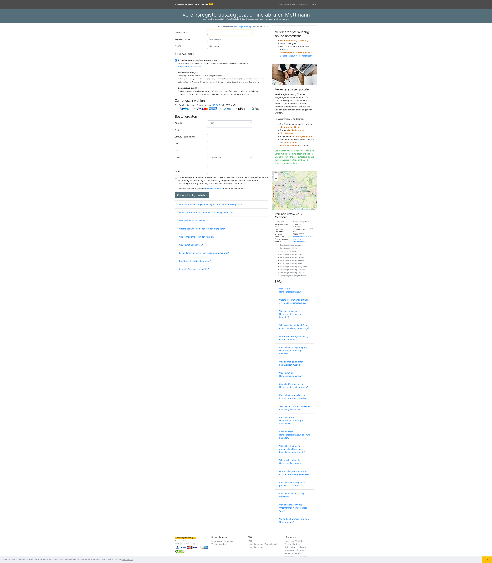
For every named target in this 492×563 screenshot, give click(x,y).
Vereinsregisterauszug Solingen (292, 273)
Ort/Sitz (179, 46)
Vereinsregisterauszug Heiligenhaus (294, 267)
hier (266, 27)
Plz (176, 143)
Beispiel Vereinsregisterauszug (190, 67)
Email (177, 171)
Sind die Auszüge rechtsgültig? (194, 269)
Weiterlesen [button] (127, 560)
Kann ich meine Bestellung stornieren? (292, 495)
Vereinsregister (288, 4)
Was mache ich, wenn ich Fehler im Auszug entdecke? (294, 408)
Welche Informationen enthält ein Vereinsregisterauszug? (206, 212)
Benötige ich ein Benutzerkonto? (195, 261)
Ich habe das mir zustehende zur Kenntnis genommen (211, 188)
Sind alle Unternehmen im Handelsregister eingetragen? (293, 385)
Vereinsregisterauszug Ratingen (292, 260)
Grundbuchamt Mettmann (290, 248)
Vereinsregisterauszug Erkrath (292, 254)
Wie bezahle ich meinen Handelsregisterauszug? (291, 461)
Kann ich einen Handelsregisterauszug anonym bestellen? (294, 434)
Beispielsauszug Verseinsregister (296, 55)
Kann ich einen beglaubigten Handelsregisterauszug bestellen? (293, 350)
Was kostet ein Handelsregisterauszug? (291, 374)
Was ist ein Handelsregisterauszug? (291, 290)
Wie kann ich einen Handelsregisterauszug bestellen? (290, 314)
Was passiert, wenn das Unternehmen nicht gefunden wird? (293, 507)
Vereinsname (181, 32)
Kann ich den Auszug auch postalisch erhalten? (292, 484)
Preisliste (304, 4)
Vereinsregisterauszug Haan (291, 263)
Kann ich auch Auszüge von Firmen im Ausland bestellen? (293, 397)
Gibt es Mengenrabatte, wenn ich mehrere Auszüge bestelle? (294, 473)
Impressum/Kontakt (293, 541)
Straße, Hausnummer (185, 136)
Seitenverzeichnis (292, 553)
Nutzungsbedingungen (295, 550)
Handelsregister (255, 547)
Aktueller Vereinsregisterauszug (197, 60)
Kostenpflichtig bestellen (192, 195)
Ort (176, 150)
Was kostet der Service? (191, 245)
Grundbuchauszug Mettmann (291, 245)
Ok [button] (487, 560)
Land (177, 157)
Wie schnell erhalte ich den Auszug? (196, 237)
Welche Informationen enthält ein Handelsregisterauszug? (293, 301)
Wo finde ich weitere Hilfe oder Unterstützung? (294, 520)
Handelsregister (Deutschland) (262, 544)
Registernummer (183, 39)
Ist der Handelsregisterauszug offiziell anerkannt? (293, 338)
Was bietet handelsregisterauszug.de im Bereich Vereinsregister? (210, 204)
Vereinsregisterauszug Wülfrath (292, 257)
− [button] (276, 178)
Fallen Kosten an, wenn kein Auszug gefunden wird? (204, 253)
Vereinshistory (188, 72)
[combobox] (229, 32)
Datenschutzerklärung (295, 547)
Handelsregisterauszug (194, 4)
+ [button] (276, 174)
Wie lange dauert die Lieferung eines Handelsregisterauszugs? (294, 327)
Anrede (178, 123)
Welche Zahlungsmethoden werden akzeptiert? (202, 228)
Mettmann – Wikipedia (288, 251)
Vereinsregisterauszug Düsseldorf (293, 270)
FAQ (314, 4)
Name (178, 130)
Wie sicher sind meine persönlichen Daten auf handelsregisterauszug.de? (292, 449)
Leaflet (294, 209)
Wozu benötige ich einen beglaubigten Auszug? (291, 363)
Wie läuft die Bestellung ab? (192, 220)
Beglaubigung (188, 88)
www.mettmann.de (300, 242)
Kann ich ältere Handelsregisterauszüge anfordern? (291, 420)
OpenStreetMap (304, 209)
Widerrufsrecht (213, 188)
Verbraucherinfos (292, 544)
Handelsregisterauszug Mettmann (293, 276)
